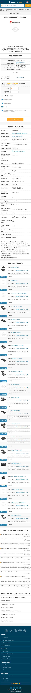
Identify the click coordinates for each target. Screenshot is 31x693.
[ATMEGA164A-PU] (3, 334)
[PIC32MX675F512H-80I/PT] (3, 504)
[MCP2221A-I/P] (3, 399)
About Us (5, 637)
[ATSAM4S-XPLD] (3, 426)
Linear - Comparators (17, 136)
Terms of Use (6, 656)
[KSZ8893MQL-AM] (3, 465)
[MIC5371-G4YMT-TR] (3, 373)
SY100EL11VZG (15, 411)
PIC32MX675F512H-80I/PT (18, 502)
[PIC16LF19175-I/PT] (3, 452)
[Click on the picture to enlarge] (15, 29)
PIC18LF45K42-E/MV (16, 489)
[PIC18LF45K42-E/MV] (3, 491)
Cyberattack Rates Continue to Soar (10, 571)
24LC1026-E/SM (15, 384)
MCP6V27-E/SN (15, 319)
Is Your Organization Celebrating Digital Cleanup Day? (15, 543)
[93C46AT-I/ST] (3, 282)
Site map (5, 670)
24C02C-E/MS (15, 267)
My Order (5, 678)
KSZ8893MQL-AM (16, 463)
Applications (6, 645)
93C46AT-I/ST (15, 280)
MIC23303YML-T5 (16, 515)
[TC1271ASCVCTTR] (3, 308)
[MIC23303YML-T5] (3, 517)
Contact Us (6, 681)
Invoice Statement (8, 653)
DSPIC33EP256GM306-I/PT (18, 476)
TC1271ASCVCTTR (16, 306)
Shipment (5, 651)
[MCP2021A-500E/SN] (3, 360)
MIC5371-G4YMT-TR (16, 371)
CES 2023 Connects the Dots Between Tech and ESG (15, 534)
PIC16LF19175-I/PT (16, 450)
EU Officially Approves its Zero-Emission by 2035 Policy (15, 581)
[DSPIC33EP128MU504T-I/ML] (3, 295)
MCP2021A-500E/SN (16, 358)
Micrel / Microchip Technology (21, 9)
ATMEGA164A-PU (16, 332)
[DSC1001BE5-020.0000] (3, 347)
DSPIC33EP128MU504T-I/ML (19, 293)
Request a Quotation (8, 675)
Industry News (7, 667)
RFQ (4, 277)
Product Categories (8, 640)
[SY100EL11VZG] (3, 412)
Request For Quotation (12, 83)
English (27, 2)
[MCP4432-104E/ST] (3, 439)
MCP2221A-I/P (15, 397)
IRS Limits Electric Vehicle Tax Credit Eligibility (13, 576)
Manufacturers (8, 9)
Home (1, 9)
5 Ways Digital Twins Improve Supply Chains (12, 557)
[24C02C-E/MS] (3, 269)
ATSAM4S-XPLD (15, 424)
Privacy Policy (7, 659)
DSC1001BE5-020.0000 (17, 345)
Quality (5, 664)
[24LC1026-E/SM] (3, 386)
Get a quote (20, 77)
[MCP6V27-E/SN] (3, 321)
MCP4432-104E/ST (16, 437)
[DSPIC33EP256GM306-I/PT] (3, 478)
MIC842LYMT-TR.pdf (19, 151)
